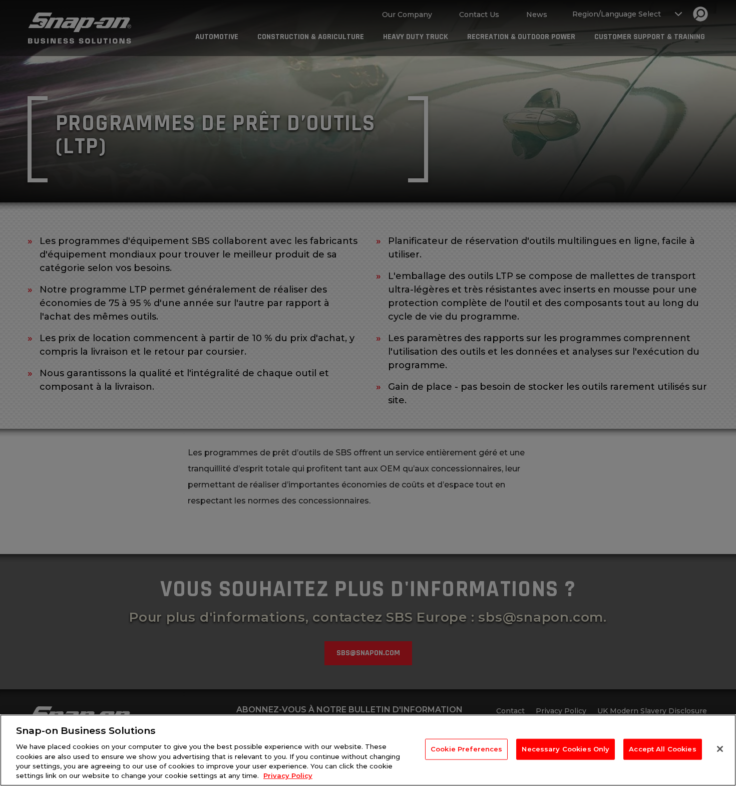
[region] (368, 750)
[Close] (720, 749)
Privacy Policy (287, 775)
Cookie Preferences (466, 749)
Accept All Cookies (662, 749)
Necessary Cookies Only (565, 749)
